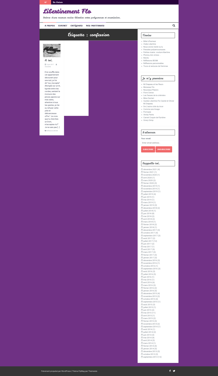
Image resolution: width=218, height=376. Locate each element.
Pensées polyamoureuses (154, 49)
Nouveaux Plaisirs (150, 90)
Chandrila (48, 66)
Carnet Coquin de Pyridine (154, 117)
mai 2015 (147, 313)
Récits (146, 58)
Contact (62, 25)
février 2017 (148, 255)
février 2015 (148, 321)
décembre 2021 (150, 169)
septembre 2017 (150, 235)
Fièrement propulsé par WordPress (56, 371)
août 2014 (147, 329)
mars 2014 (148, 343)
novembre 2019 (150, 189)
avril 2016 (147, 282)
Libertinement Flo (67, 11)
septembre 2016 (150, 269)
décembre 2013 (150, 351)
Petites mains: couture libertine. (156, 52)
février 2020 (148, 183)
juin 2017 (147, 244)
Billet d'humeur (149, 41)
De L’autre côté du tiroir (153, 106)
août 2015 (147, 304)
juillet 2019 (148, 194)
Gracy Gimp (148, 120)
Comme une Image (151, 109)
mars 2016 (148, 285)
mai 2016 (147, 280)
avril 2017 (147, 249)
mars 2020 (148, 180)
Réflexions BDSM (52, 131)
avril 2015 (147, 315)
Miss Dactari (148, 98)
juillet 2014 (148, 332)
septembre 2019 (150, 191)
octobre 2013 (149, 354)
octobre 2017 (149, 233)
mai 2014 (147, 337)
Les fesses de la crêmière (154, 95)
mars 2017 (148, 252)
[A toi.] (52, 50)
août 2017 (147, 238)
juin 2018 (147, 213)
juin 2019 (147, 197)
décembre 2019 (150, 186)
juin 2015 (147, 310)
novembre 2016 (150, 263)
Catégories (77, 25)
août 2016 (147, 271)
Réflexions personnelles (153, 63)
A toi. (49, 60)
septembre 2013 (150, 357)
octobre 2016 (149, 266)
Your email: (146, 138)
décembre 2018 (150, 208)
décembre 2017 (150, 230)
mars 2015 (148, 318)
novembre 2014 (150, 324)
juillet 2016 (148, 274)
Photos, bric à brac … (152, 55)
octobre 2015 (149, 299)
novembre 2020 (150, 175)
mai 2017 (147, 246)
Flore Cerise (148, 92)
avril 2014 (147, 340)
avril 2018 (147, 219)
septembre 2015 (150, 302)
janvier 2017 (148, 257)
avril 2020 (147, 178)
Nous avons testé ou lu (153, 47)
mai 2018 (147, 216)
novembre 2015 (150, 296)
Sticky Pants (148, 114)
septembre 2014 (150, 326)
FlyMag (82, 371)
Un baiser (58, 2)
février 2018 (148, 224)
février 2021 (148, 172)
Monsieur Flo (148, 87)
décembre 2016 (150, 260)
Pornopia (147, 112)
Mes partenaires (95, 25)
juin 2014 (147, 335)
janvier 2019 (148, 205)
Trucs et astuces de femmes (155, 66)
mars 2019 (148, 202)
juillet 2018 (148, 211)
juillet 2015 (148, 307)
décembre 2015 (150, 293)
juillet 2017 (148, 241)
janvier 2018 (148, 227)
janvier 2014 (148, 348)
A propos (50, 25)
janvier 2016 (148, 291)
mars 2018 (148, 222)
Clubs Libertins (149, 44)
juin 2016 (147, 277)
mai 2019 (147, 200)
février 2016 (148, 288)
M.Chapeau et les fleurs (153, 84)
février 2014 (148, 346)
